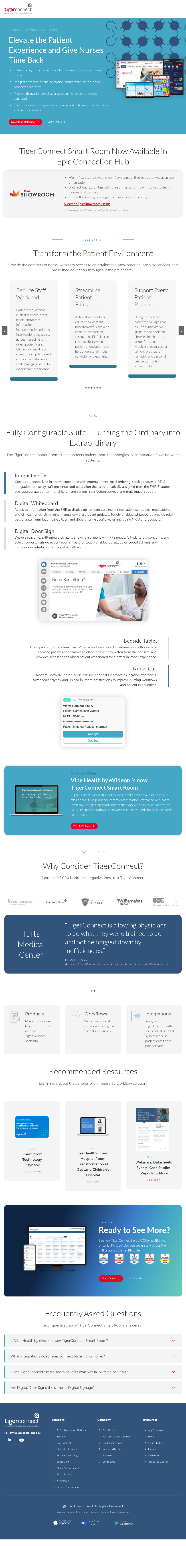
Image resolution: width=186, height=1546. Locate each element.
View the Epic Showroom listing (87, 204)
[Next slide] (181, 330)
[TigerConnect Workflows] (93, 1029)
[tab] (86, 388)
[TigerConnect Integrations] (154, 1029)
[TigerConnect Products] (32, 1029)
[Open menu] (178, 9)
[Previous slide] (4, 330)
